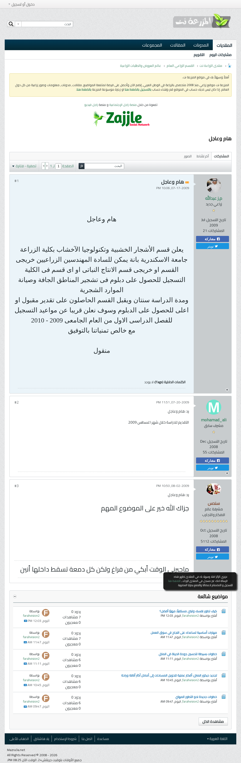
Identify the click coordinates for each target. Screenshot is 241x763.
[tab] (221, 156)
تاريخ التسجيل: (216, 219)
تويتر (211, 246)
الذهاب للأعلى (19, 738)
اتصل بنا (86, 738)
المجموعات (152, 45)
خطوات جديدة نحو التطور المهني (196, 696)
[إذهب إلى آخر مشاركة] (25, 621)
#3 (16, 485)
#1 (16, 180)
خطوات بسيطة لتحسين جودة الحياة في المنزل (188, 654)
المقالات (177, 45)
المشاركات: (216, 230)
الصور (188, 156)
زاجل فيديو (91, 104)
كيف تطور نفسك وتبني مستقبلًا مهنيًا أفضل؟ (188, 611)
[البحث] (11, 24)
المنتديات (224, 45)
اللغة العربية (218, 738)
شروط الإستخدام (65, 738)
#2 (16, 402)
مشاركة (211, 239)
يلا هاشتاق (41, 738)
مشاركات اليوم (220, 54)
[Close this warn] (230, 577)
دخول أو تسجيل (23, 4)
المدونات (201, 45)
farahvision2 (190, 615)
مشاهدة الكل (213, 721)
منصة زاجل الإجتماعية (123, 104)
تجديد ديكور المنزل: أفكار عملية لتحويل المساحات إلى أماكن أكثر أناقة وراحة (169, 675)
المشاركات (221, 156)
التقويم (199, 54)
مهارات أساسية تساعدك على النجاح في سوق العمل (184, 632)
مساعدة (103, 738)
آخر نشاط (203, 156)
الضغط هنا (174, 581)
